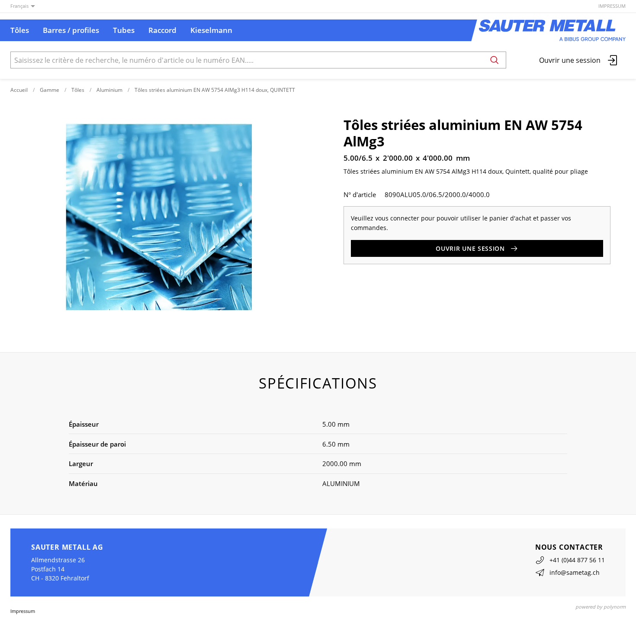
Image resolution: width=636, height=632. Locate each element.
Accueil (19, 90)
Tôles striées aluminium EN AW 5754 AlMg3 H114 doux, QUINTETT (215, 90)
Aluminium (109, 90)
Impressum (612, 6)
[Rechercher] (494, 60)
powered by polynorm (600, 606)
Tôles (77, 90)
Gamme (49, 90)
